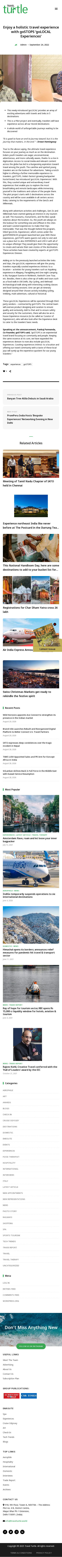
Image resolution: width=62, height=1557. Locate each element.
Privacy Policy (44, 1553)
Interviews (8, 1175)
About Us (7, 1369)
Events (6, 1145)
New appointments (13, 1193)
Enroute (7, 1138)
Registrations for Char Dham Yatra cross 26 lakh (30, 610)
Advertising (8, 1364)
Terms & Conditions (21, 1553)
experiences (16, 364)
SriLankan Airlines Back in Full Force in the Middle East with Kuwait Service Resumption (30, 772)
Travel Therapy (39, 835)
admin (23, 44)
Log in (6, 1283)
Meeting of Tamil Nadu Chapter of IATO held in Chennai (28, 483)
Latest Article (23, 835)
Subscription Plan (11, 1378)
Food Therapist (11, 1157)
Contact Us (8, 1374)
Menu (56, 9)
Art (5, 1096)
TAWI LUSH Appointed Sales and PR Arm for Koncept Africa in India (29, 758)
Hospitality (9, 1163)
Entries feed (9, 1289)
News (16, 891)
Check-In (7, 1114)
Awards (7, 1102)
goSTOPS (27, 364)
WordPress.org (11, 1301)
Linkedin (22, 1532)
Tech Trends (9, 1241)
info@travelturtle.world (16, 1521)
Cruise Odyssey (11, 1120)
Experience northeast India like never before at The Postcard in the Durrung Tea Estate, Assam (30, 526)
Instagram (16, 1532)
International (10, 1169)
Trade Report (15, 1005)
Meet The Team (10, 1360)
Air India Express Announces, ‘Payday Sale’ (30, 649)
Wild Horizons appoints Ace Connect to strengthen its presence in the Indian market (29, 716)
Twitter (11, 1532)
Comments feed (11, 1295)
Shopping (8, 1223)
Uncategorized (11, 1265)
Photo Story (10, 1211)
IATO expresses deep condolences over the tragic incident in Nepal (27, 744)
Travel (6, 1253)
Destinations (10, 1126)
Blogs (6, 1108)
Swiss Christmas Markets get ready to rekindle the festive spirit (27, 694)
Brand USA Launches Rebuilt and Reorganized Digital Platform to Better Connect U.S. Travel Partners (29, 730)
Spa (4, 1229)
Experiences (9, 835)
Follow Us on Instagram (31, 1346)
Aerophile (8, 891)
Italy (5, 1181)
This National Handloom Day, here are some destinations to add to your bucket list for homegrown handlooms (31, 568)
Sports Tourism (11, 1235)
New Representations (14, 1199)
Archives (7, 1489)
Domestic (7, 946)
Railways (7, 1217)
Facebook (5, 1532)
